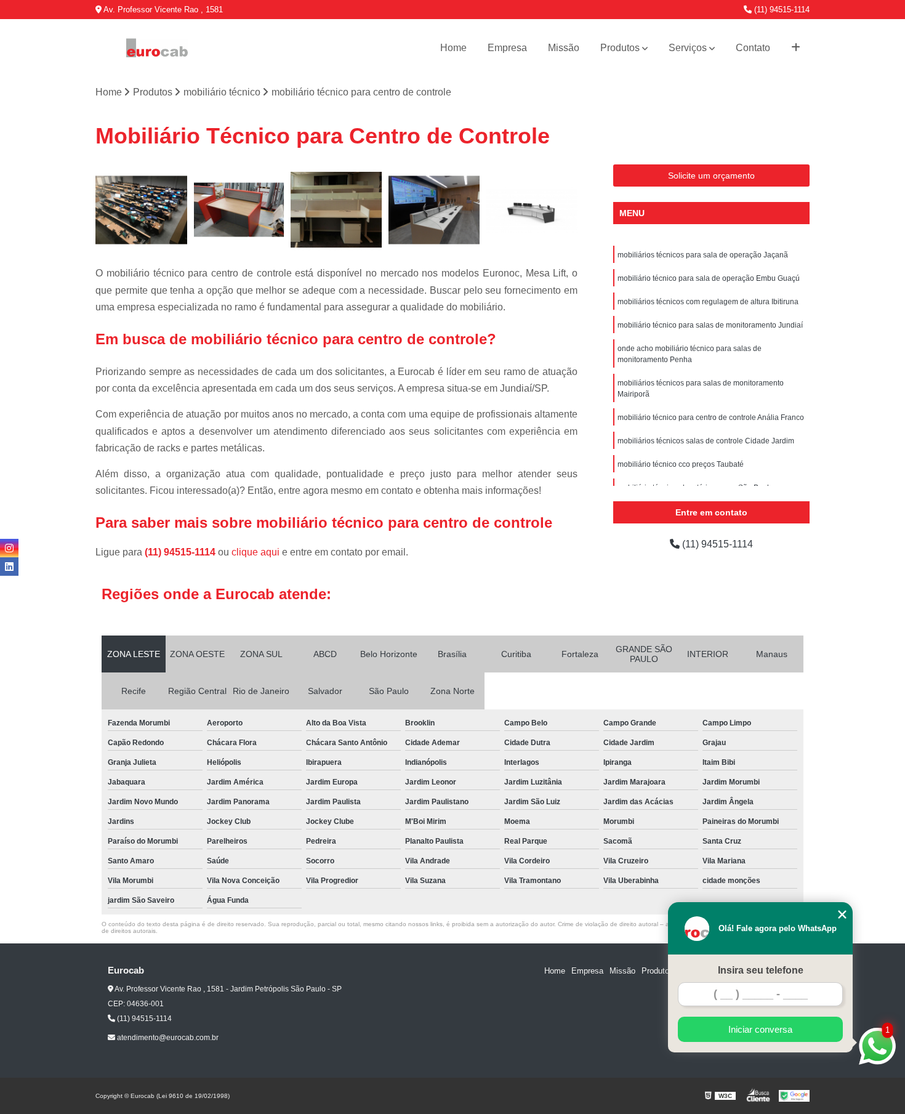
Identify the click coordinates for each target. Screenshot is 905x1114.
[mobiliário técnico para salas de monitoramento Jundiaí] (434, 210)
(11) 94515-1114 (781, 9)
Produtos (620, 47)
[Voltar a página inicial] (157, 48)
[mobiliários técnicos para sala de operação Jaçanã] (141, 210)
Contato (753, 47)
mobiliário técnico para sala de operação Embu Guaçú (708, 278)
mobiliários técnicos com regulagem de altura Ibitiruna (707, 301)
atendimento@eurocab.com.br (167, 1037)
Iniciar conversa (760, 1029)
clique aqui (255, 552)
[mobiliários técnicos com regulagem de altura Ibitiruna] (336, 210)
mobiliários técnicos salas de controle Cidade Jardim (705, 441)
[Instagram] (9, 548)
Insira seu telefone (760, 970)
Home (453, 47)
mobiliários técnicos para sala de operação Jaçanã (702, 255)
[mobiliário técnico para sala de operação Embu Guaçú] (239, 210)
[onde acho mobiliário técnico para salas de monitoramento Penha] (531, 210)
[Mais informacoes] (796, 48)
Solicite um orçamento (711, 175)
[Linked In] (9, 566)
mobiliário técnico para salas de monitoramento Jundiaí (710, 325)
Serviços (688, 47)
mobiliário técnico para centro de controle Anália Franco (710, 417)
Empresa (507, 47)
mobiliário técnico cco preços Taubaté (680, 464)
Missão (563, 47)
